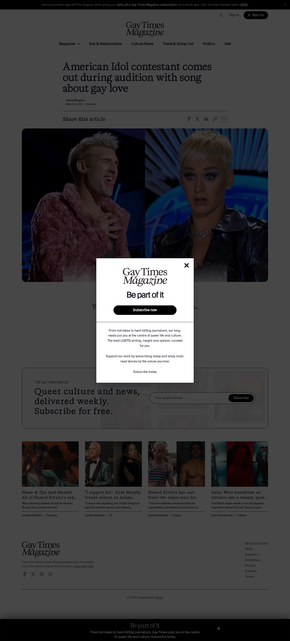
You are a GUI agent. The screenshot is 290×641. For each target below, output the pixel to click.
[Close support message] (187, 265)
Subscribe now (145, 310)
